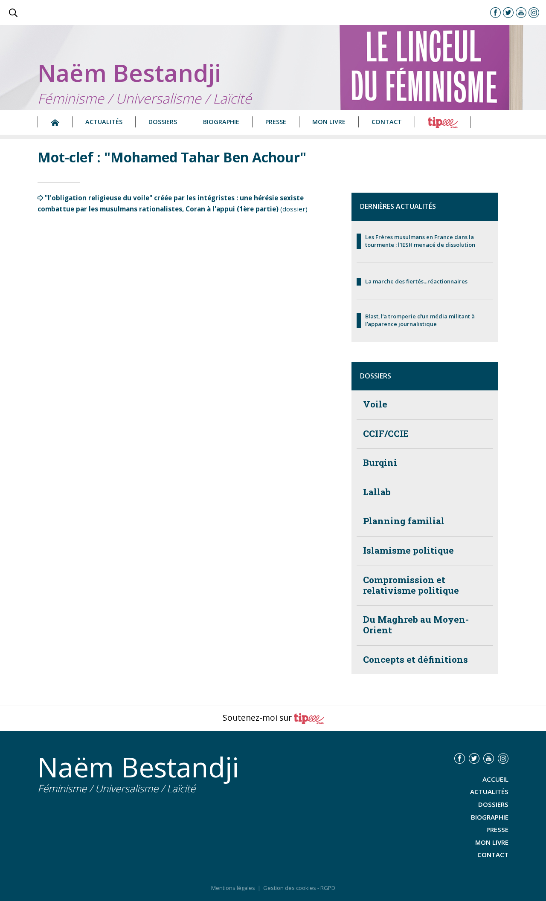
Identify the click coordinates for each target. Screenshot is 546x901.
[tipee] (443, 122)
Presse (275, 122)
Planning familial (403, 521)
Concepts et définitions (415, 659)
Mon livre (329, 122)
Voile (375, 404)
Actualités (103, 122)
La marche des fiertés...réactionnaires (416, 281)
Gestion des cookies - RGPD (299, 888)
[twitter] (508, 12)
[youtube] (521, 12)
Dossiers (162, 122)
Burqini (380, 462)
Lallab (377, 492)
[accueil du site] (55, 121)
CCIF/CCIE (386, 433)
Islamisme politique (408, 550)
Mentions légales (233, 888)
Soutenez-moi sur (258, 717)
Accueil (495, 779)
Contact (387, 122)
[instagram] (534, 12)
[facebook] (495, 12)
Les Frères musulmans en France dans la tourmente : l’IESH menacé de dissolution (420, 241)
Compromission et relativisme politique (411, 585)
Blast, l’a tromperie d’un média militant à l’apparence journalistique (420, 320)
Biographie (221, 122)
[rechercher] (13, 12)
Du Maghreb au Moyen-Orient (416, 624)
